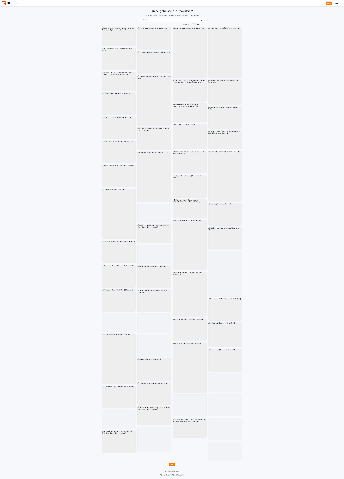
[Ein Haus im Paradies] (119, 252)
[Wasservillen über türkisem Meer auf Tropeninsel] (189, 112)
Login (329, 3)
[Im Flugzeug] (225, 334)
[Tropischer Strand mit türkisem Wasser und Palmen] (154, 213)
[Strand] (189, 136)
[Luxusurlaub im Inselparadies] (154, 301)
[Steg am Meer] (189, 245)
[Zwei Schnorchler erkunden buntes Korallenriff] (154, 323)
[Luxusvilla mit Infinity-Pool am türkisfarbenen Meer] (154, 415)
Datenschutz (170, 474)
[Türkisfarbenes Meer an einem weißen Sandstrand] (154, 254)
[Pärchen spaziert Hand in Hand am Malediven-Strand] (225, 139)
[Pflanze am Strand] (119, 300)
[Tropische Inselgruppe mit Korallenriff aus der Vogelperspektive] (189, 90)
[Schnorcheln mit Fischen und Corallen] (189, 162)
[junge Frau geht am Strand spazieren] (154, 139)
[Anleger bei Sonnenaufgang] (225, 429)
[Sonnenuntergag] (154, 393)
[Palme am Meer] (119, 128)
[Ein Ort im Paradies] (189, 329)
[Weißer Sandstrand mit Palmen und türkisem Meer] (154, 233)
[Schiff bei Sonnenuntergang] (154, 100)
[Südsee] (119, 214)
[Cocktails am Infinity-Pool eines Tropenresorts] (119, 419)
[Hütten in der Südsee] (119, 176)
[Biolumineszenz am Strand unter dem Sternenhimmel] (189, 208)
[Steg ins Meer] (154, 439)
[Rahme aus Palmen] (119, 276)
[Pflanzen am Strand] (119, 152)
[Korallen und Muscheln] (225, 117)
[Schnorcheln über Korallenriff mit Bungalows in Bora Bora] (119, 81)
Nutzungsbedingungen (177, 475)
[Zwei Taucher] (225, 405)
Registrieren (337, 3)
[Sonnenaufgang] (119, 359)
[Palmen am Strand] (189, 52)
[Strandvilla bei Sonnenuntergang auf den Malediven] (119, 441)
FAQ (161, 475)
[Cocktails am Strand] (119, 397)
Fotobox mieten (180, 474)
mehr (172, 464)
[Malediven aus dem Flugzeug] (189, 294)
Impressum (163, 474)
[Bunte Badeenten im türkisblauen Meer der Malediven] (225, 451)
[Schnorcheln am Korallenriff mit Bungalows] (225, 382)
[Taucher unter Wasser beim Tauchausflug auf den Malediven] (189, 428)
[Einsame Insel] (119, 103)
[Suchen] (201, 20)
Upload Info (167, 475)
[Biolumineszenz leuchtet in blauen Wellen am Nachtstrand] (119, 36)
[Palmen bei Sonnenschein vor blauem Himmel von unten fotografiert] (119, 322)
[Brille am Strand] (154, 38)
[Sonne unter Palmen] (225, 52)
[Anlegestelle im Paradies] (189, 186)
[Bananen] (225, 214)
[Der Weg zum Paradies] (119, 59)
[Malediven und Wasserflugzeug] (225, 238)
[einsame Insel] (225, 360)
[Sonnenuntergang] (154, 177)
